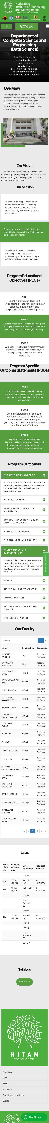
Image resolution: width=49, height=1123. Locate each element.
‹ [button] (28, 831)
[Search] (41, 640)
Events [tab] (6, 1101)
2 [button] (37, 831)
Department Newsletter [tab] (13, 1095)
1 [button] (32, 831)
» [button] (45, 831)
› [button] (41, 831)
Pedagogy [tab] (7, 1072)
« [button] (24, 831)
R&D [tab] (5, 1078)
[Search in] (46, 640)
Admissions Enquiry (46, 564)
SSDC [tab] (5, 1083)
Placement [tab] (7, 1089)
